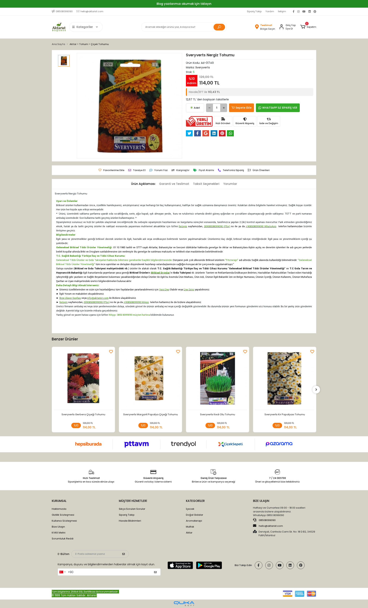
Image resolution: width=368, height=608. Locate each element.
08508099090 (267, 520)
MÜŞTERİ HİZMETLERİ (133, 501)
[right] (316, 389)
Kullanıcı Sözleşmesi (64, 521)
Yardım (269, 11)
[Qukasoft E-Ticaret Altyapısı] (184, 603)
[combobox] (62, 572)
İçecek (190, 509)
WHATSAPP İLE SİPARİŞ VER (279, 108)
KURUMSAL (59, 501)
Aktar (189, 532)
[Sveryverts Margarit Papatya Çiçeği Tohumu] (150, 379)
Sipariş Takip (254, 11)
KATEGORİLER (195, 501)
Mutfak (190, 527)
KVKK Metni (58, 532)
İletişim (282, 11)
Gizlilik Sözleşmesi (63, 515)
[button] (308, 27)
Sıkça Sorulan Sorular (132, 509)
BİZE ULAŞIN (261, 501)
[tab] (143, 184)
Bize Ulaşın (58, 527)
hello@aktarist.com (271, 526)
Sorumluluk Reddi (62, 538)
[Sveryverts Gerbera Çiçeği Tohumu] (83, 379)
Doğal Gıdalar (194, 515)
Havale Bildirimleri (130, 521)
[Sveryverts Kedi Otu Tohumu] (217, 379)
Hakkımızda (59, 509)
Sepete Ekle (243, 108)
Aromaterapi (194, 521)
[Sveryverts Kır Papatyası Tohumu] (284, 379)
